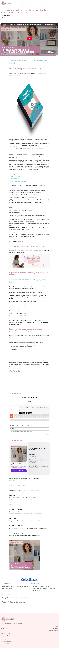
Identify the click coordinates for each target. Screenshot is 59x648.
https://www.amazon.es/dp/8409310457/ (33, 148)
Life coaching (55, 628)
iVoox (10, 499)
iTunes (11, 502)
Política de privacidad (6, 641)
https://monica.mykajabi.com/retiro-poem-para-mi (26, 239)
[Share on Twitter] (3, 17)
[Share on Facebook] (5, 17)
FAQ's (56, 636)
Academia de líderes (53, 630)
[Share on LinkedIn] (7, 17)
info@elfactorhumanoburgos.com (30, 490)
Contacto (56, 637)
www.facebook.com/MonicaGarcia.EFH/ (30, 521)
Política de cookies (5, 640)
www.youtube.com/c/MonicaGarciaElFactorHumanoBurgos (25, 513)
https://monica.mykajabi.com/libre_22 (23, 232)
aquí (45, 528)
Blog (57, 634)
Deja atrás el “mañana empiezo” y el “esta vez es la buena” (22, 337)
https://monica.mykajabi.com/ (17, 485)
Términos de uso (5, 643)
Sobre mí (56, 626)
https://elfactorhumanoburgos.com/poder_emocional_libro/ (25, 147)
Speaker (56, 632)
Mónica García (12, 480)
